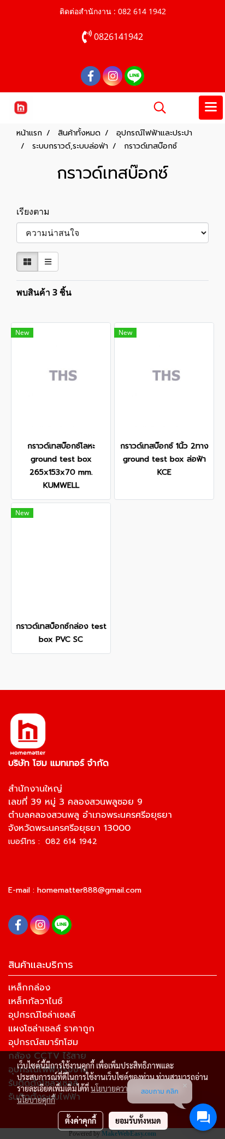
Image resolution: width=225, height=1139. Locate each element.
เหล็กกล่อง (29, 987)
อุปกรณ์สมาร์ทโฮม (43, 1042)
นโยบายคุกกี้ (36, 1100)
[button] (156, 108)
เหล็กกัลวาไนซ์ (35, 1001)
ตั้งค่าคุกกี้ (80, 1120)
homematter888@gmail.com (89, 890)
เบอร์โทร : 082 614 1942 (52, 841)
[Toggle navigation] (211, 108)
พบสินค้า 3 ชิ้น (44, 292)
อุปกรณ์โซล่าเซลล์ (41, 1015)
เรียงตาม (36, 211)
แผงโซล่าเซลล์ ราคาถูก (51, 1028)
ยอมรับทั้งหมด (138, 1120)
